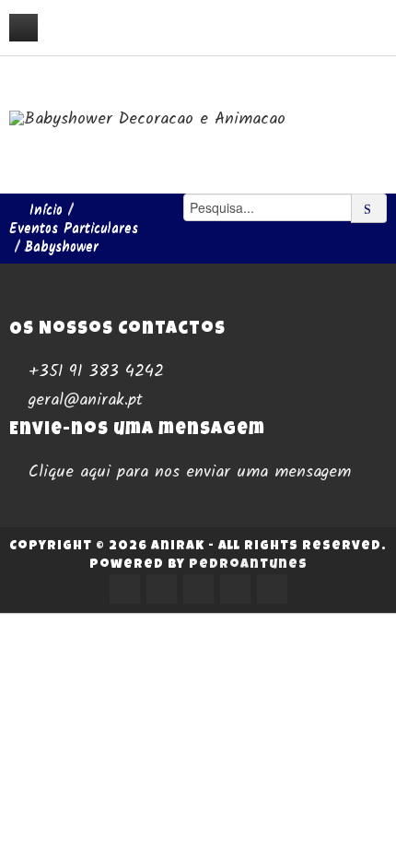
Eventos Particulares (73, 229)
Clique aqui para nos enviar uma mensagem (190, 471)
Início (46, 210)
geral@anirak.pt (86, 400)
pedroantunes (248, 565)
